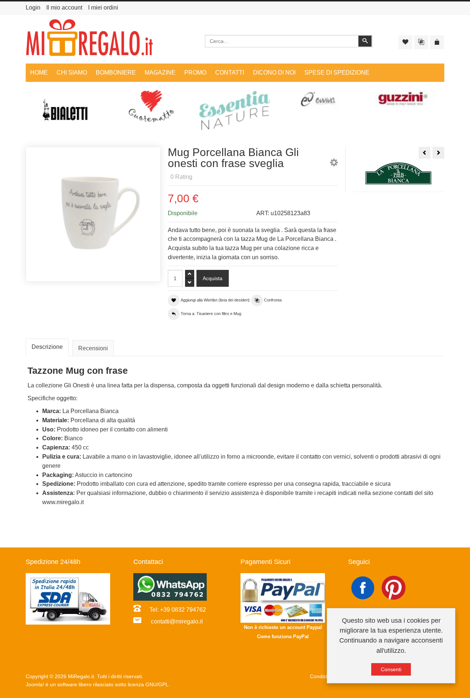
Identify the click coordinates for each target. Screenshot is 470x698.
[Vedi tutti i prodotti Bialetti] (67, 112)
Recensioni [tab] (93, 348)
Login (33, 7)
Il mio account (64, 7)
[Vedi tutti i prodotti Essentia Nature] (235, 110)
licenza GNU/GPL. (149, 684)
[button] (334, 164)
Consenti (391, 669)
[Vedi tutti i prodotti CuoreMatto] (151, 106)
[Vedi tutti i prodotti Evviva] (319, 99)
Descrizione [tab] (47, 347)
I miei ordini (103, 7)
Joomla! (35, 684)
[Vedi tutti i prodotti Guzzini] (402, 99)
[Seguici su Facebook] (363, 587)
